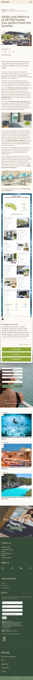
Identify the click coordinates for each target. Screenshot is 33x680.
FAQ (2, 660)
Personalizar (15, 354)
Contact (3, 583)
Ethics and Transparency (8, 656)
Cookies (3, 671)
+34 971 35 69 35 (6, 558)
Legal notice (4, 664)
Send (12, 386)
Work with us (4, 585)
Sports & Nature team (23, 142)
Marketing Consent (7, 621)
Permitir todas (16, 349)
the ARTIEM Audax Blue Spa (23, 134)
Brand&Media (5, 588)
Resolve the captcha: (10, 380)
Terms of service (8, 403)
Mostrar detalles (23, 344)
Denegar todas (16, 359)
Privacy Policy (17, 403)
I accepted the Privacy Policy (13, 400)
